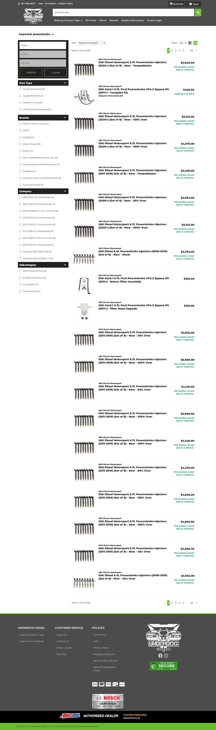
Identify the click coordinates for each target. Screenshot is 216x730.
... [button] (187, 50)
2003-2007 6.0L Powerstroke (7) (39, 204)
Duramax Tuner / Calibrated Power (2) (42, 178)
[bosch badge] (108, 701)
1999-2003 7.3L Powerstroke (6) (38, 197)
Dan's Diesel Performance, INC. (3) (40, 157)
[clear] (52, 34)
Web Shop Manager (89, 726)
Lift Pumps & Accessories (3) (37, 109)
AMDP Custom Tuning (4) (36, 123)
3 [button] (175, 50)
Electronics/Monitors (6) (35, 271)
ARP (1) (26, 130)
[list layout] (195, 43)
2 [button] (172, 50)
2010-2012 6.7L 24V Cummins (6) (39, 224)
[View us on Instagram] (166, 656)
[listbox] (42, 45)
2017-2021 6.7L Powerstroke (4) (38, 244)
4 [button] (179, 50)
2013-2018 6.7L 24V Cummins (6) (39, 238)
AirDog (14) (28, 137)
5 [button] (183, 50)
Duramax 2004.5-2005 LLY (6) (38, 258)
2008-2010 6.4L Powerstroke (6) (39, 217)
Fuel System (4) (31, 284)
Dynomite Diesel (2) (33, 184)
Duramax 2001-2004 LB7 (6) (37, 251)
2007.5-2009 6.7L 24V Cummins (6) (40, 211)
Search (31, 72)
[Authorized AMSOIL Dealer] (89, 716)
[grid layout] (190, 43)
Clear (55, 72)
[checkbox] (20, 124)
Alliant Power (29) (32, 144)
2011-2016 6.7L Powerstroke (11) (38, 231)
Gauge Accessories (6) (34, 89)
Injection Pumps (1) (32, 102)
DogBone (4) (29, 171)
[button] (127, 12)
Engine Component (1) (34, 277)
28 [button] (191, 50)
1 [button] (168, 50)
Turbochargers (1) (31, 291)
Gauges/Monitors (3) (33, 95)
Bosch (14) (28, 151)
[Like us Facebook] (160, 656)
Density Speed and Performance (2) (41, 164)
